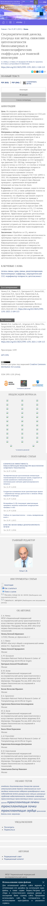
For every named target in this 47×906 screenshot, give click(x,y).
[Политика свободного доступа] (9, 383)
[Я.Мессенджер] (32, 72)
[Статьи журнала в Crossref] (24, 383)
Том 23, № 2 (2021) (15, 29)
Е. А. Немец (4, 62)
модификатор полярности (16, 276)
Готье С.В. (23, 571)
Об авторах (23, 95)
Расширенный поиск (12, 18)
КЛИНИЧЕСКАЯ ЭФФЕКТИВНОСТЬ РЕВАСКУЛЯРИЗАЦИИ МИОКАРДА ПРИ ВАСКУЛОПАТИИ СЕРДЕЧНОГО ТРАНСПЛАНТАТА (23, 466)
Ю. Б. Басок (4, 64)
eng (40, 2)
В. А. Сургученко (38, 62)
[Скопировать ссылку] (45, 72)
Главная (4, 29)
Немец (26, 29)
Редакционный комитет (14, 859)
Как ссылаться (10, 588)
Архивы (19, 22)
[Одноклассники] (35, 72)
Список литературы (23, 100)
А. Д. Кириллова (13, 64)
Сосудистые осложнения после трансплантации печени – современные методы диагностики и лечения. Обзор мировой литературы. (23, 493)
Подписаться (9, 829)
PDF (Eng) (16, 82)
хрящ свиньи (19, 271)
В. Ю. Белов (29, 62)
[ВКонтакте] (42, 72)
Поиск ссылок (10, 591)
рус (44, 2)
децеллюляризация (34, 271)
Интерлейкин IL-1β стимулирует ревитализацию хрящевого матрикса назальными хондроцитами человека (20, 505)
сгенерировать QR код (30, 82)
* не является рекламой (23, 388)
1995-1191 (27, 1)
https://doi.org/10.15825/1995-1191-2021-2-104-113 (23, 67)
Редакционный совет (13, 856)
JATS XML (5, 355)
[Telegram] (40, 72)
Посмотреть (9, 827)
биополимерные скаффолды (13, 273)
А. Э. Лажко (11, 62)
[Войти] (36, 2)
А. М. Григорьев (20, 62)
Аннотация (23, 90)
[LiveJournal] (37, 72)
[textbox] (23, 13)
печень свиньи (7, 271)
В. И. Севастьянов (23, 64)
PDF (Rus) (5, 82)
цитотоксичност (35, 276)
